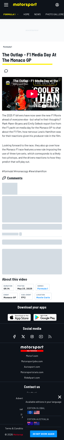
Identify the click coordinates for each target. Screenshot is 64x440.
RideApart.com (32, 377)
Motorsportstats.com (32, 372)
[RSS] (49, 336)
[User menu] (57, 4)
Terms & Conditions (15, 428)
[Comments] (7, 70)
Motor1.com (32, 355)
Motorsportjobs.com (32, 361)
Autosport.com (32, 366)
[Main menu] (6, 4)
